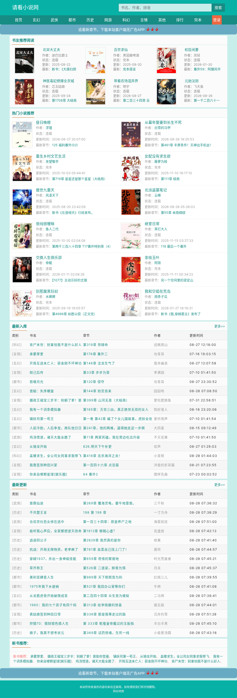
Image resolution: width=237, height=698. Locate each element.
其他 (162, 20)
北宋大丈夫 (51, 49)
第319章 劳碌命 (95, 345)
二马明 (159, 596)
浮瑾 (49, 128)
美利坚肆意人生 (42, 577)
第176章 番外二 (95, 354)
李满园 (159, 372)
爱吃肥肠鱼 (162, 400)
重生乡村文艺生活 (50, 156)
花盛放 (159, 531)
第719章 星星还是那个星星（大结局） (79, 179)
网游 (108, 20)
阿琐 (157, 263)
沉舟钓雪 (161, 614)
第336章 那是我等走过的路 (104, 614)
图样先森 (161, 474)
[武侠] (17, 437)
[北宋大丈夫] (24, 50)
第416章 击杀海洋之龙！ (102, 456)
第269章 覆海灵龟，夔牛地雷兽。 (109, 503)
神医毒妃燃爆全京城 (58, 81)
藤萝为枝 (160, 161)
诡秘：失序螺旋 (42, 391)
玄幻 (36, 20)
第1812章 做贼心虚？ (100, 531)
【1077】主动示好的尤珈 (69, 280)
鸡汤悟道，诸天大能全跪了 (50, 437)
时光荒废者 (162, 559)
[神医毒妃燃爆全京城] (24, 81)
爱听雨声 (161, 419)
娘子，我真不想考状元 (47, 633)
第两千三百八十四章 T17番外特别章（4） (82, 246)
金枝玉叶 (152, 257)
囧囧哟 (159, 391)
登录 (217, 20)
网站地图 (118, 691)
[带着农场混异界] (95, 81)
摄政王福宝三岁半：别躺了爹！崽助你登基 (78, 656)
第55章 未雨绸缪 (173, 212)
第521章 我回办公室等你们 (104, 586)
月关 (157, 568)
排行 (180, 20)
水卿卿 (50, 296)
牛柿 (157, 586)
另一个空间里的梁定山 (177, 280)
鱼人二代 (52, 229)
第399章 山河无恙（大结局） (106, 400)
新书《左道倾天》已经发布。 (73, 212)
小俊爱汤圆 (162, 633)
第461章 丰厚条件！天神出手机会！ (187, 145)
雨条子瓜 (160, 296)
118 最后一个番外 (174, 246)
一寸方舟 (161, 512)
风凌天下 (52, 195)
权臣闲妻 (192, 49)
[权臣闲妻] (166, 50)
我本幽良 (161, 363)
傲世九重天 (45, 190)
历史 (90, 20)
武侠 (54, 20)
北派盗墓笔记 (156, 190)
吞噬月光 (37, 382)
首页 (18, 20)
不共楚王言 (38, 512)
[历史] (17, 512)
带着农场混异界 (126, 81)
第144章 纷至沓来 (97, 391)
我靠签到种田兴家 (43, 465)
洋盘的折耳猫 (164, 465)
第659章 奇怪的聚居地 (101, 559)
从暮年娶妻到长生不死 (163, 122)
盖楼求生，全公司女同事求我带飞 (56, 456)
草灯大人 (160, 229)
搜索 (218, 7)
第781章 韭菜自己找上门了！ (106, 549)
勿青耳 (159, 354)
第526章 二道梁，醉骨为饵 (104, 568)
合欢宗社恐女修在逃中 (47, 522)
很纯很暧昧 (45, 223)
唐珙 (157, 549)
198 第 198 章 (94, 512)
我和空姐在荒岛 (158, 291)
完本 (198, 20)
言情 (144, 20)
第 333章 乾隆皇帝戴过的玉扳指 (108, 623)
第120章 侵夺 (93, 382)
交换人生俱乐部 (49, 257)
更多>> (219, 326)
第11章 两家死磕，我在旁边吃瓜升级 (111, 437)
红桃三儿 (161, 577)
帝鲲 (49, 263)
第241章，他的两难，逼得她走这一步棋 (114, 428)
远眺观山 (161, 345)
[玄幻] (17, 363)
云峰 (157, 195)
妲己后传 (37, 372)
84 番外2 (90, 474)
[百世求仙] (95, 50)
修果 (157, 540)
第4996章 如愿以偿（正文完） (74, 314)
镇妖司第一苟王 (42, 419)
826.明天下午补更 (97, 446)
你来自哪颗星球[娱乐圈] (48, 474)
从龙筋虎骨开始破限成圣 (49, 596)
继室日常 (152, 223)
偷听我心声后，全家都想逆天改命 (56, 531)
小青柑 (159, 456)
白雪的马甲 (162, 128)
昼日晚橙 (43, 122)
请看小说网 (25, 7)
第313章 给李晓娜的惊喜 (102, 605)
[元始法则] (166, 81)
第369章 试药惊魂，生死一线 (106, 633)
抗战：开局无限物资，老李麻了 (54, 549)
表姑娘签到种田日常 (45, 614)
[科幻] (17, 345)
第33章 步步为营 (96, 372)
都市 (72, 20)
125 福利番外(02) (65, 145)
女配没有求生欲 (158, 156)
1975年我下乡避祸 (44, 586)
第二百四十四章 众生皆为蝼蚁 (106, 596)
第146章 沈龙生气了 (99, 363)
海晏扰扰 (161, 522)
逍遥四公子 (38, 540)
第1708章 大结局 (64, 100)
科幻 (126, 20)
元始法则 (192, 81)
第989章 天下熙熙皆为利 (102, 577)
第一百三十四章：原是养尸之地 (107, 522)
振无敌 (159, 605)
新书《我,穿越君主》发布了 (181, 314)
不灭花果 (161, 437)
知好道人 (161, 409)
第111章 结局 (170, 179)
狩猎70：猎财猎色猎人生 (49, 623)
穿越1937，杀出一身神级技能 (53, 559)
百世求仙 (121, 49)
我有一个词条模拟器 (45, 409)
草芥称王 (37, 568)
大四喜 (159, 428)
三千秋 (159, 503)
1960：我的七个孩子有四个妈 (53, 605)
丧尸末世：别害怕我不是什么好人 (56, 345)
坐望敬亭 (52, 161)
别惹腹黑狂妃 (47, 291)
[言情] (17, 354)
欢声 (157, 446)
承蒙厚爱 (37, 354)
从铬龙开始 (38, 446)
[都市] (17, 382)
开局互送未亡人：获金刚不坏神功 (56, 363)
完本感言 (129, 69)
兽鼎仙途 (37, 503)
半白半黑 (161, 623)
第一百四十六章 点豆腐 (101, 465)
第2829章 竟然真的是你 (102, 540)
